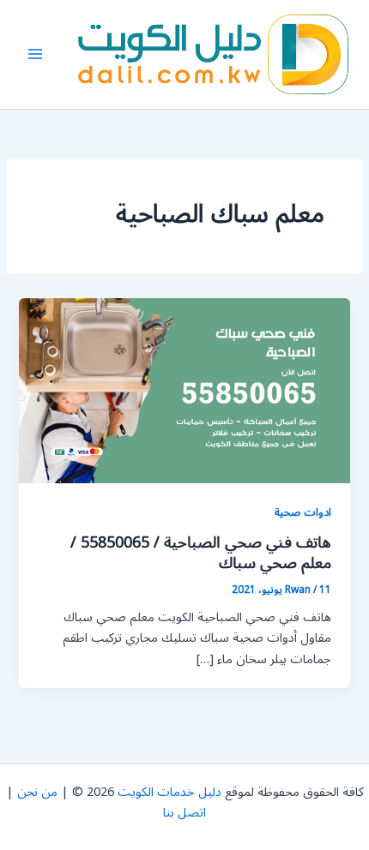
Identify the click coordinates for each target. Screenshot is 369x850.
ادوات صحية (303, 512)
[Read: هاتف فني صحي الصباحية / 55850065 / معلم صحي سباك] (184, 390)
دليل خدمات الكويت (169, 792)
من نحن (37, 792)
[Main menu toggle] (35, 54)
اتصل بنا (184, 812)
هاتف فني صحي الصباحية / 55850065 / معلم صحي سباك (200, 552)
